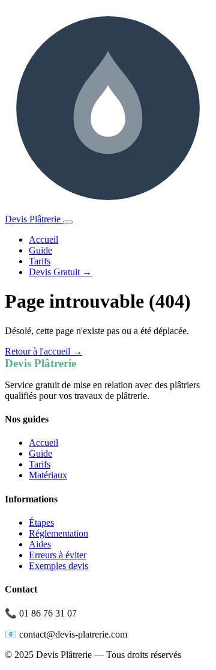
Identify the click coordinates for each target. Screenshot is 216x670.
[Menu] (68, 222)
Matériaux (48, 475)
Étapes (41, 522)
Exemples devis (58, 566)
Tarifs (39, 261)
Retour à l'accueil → (43, 351)
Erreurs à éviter (57, 555)
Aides (40, 544)
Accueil (43, 239)
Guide (40, 250)
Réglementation (58, 533)
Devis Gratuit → (60, 272)
